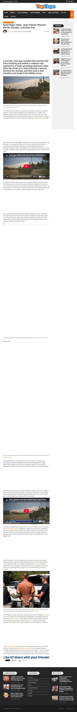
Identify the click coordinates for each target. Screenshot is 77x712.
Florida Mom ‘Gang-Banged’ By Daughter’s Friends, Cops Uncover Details (66, 689)
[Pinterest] (71, 1)
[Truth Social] (67, 1)
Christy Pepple (27, 31)
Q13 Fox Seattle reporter (12, 529)
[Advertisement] (26, 47)
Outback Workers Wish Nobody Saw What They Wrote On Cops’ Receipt (66, 698)
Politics (63, 12)
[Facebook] (66, 1)
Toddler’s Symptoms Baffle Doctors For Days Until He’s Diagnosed (18, 678)
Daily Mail (40, 118)
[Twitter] (69, 1)
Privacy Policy (70, 708)
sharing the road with (25, 648)
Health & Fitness (53, 12)
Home (6, 12)
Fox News (37, 564)
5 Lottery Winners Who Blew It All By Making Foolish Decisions (66, 73)
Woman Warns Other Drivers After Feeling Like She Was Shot (66, 41)
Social (6, 16)
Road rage (46, 615)
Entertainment (35, 12)
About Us (61, 708)
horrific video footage (12, 646)
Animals (12, 12)
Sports (13, 16)
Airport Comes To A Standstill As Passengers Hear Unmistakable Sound (65, 679)
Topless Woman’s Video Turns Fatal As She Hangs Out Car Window (66, 31)
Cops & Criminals (22, 12)
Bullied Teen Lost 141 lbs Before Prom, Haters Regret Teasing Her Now (66, 62)
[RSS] (73, 1)
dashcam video (13, 618)
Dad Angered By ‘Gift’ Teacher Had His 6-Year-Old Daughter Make (18, 686)
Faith (44, 12)
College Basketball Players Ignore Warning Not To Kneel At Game (66, 51)
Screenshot (15, 107)
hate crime (30, 620)
